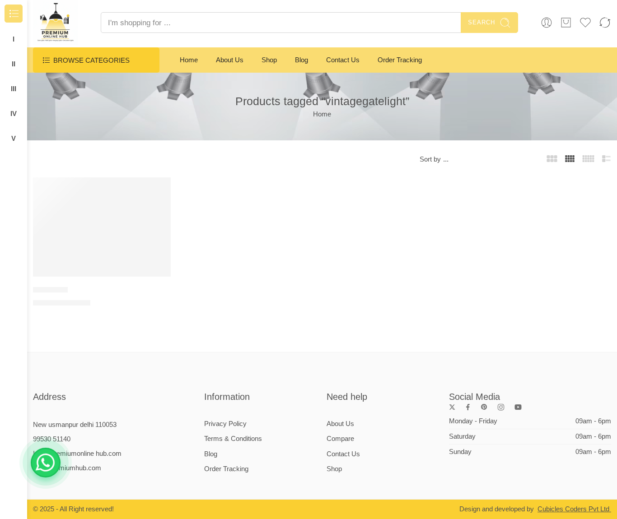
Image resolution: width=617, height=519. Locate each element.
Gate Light (50, 289)
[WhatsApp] (46, 462)
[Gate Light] (102, 227)
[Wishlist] (158, 190)
